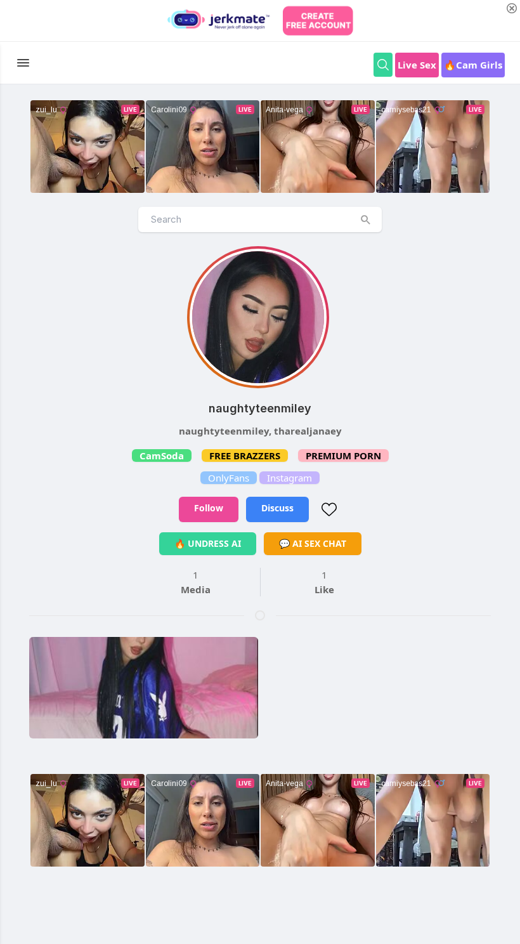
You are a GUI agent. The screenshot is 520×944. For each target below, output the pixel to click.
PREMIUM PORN (343, 455)
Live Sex (417, 64)
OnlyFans (228, 477)
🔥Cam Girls (473, 64)
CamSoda (162, 455)
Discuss (277, 508)
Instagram (289, 477)
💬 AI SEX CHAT (312, 543)
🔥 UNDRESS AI (207, 543)
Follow (208, 508)
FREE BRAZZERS (244, 455)
